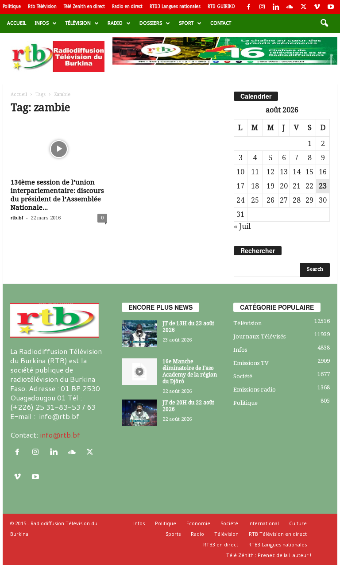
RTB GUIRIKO (221, 6)
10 (240, 172)
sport (186, 23)
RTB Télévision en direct (278, 533)
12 (270, 172)
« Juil (242, 226)
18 (255, 186)
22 (309, 186)
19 (270, 186)
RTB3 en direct (220, 544)
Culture (298, 523)
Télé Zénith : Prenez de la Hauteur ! (268, 555)
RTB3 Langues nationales (175, 6)
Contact (220, 23)
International (263, 523)
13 (284, 172)
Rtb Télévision (42, 6)
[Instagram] (262, 7)
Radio (115, 23)
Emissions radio (254, 389)
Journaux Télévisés (259, 336)
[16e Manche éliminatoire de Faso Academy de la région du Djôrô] (139, 371)
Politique (12, 6)
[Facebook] (248, 7)
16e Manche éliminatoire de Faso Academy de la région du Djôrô (189, 371)
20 (284, 186)
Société (242, 376)
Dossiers (150, 23)
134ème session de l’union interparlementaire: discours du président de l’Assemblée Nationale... (57, 194)
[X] (303, 7)
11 (255, 172)
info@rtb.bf (60, 435)
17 (240, 186)
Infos (42, 23)
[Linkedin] (275, 7)
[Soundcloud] (289, 7)
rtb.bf (17, 217)
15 (309, 172)
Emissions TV (251, 363)
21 (297, 186)
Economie (198, 523)
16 (323, 172)
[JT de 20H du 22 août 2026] (139, 413)
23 (323, 186)
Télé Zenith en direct (84, 6)
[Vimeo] (317, 7)
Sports (173, 533)
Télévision (78, 23)
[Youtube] (330, 7)
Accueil (16, 23)
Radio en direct (127, 6)
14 (297, 172)
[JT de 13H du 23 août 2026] (139, 333)
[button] (324, 23)
